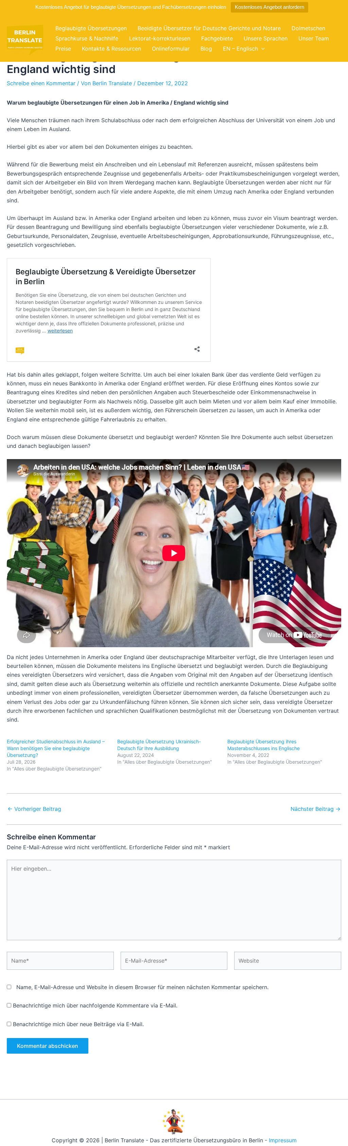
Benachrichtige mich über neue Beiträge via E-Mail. (78, 1024)
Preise (63, 48)
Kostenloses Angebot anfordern (269, 7)
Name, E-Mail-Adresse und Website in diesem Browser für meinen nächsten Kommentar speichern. (142, 987)
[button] (261, 48)
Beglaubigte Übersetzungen (91, 28)
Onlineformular (171, 48)
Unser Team (313, 38)
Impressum (283, 1140)
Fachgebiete (217, 38)
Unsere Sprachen (266, 38)
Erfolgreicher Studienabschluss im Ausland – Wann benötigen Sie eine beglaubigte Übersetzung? (56, 748)
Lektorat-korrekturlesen (159, 38)
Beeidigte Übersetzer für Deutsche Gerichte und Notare (209, 28)
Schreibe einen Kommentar (41, 83)
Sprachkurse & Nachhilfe (86, 38)
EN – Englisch (240, 48)
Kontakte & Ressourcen (111, 48)
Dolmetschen (308, 28)
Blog (206, 48)
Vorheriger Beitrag (34, 809)
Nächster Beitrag (316, 809)
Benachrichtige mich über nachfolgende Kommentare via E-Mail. (95, 1005)
